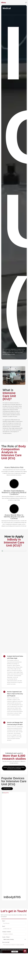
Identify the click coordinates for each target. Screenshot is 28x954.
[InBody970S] (14, 843)
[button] (26, 2)
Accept (14, 951)
